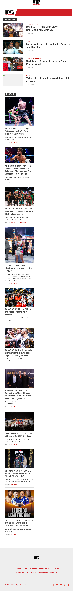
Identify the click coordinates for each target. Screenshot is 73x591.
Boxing (28, 41)
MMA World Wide (31, 58)
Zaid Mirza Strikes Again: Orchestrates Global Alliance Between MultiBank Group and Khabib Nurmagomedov (18, 394)
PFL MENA (37, 24)
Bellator (29, 24)
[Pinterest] (68, 585)
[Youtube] (61, 585)
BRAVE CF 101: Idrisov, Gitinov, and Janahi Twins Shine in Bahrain (18, 312)
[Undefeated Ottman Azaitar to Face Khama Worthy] (13, 64)
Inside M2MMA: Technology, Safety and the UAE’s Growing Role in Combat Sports (18, 131)
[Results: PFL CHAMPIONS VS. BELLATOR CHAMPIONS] (13, 30)
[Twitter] (57, 585)
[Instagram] (65, 585)
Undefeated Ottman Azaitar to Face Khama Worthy (46, 63)
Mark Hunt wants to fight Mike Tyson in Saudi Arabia (48, 46)
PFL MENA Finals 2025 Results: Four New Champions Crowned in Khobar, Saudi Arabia (19, 211)
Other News (14, 142)
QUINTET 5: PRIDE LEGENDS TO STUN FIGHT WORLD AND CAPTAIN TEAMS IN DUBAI (19, 523)
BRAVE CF (13, 323)
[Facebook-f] (53, 585)
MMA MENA (14, 222)
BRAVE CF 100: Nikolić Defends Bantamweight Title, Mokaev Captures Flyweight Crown (18, 353)
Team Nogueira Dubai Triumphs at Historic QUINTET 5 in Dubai (18, 434)
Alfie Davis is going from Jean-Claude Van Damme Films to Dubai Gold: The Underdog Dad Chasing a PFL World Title (18, 170)
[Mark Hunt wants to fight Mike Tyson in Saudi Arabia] (13, 47)
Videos (28, 75)
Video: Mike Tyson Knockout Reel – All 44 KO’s (47, 80)
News (39, 58)
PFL (33, 24)
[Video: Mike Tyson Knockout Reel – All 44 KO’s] (13, 80)
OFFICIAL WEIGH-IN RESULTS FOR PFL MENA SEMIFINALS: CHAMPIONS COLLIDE (18, 474)
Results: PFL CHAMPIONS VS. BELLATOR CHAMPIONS (42, 29)
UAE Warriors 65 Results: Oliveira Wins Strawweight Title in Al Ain (18, 268)
